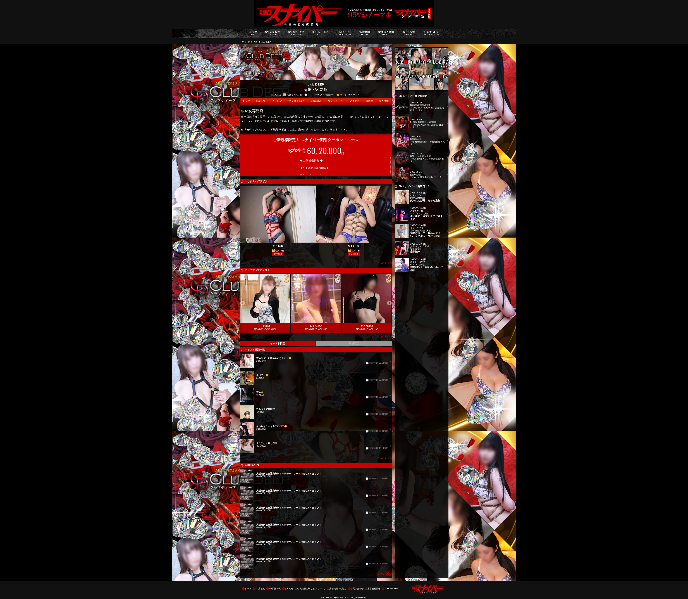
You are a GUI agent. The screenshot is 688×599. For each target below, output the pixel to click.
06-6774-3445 (317, 89)
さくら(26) (354, 245)
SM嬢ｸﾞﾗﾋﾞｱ (296, 33)
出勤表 (369, 101)
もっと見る (383, 263)
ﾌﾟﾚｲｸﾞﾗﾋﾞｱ (431, 33)
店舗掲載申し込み (338, 588)
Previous (242, 303)
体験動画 (364, 33)
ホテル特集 (408, 33)
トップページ (244, 42)
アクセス (355, 101)
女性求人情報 (386, 33)
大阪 (255, 42)
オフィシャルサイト (349, 94)
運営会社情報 (373, 588)
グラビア (277, 101)
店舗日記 (316, 101)
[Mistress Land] (421, 48)
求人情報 (384, 101)
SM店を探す (272, 33)
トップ (253, 33)
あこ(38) (278, 245)
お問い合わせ (357, 588)
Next (389, 303)
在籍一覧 (261, 101)
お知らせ (289, 588)
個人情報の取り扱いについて (311, 588)
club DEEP (266, 42)
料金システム (335, 101)
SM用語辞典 (275, 588)
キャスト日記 (320, 33)
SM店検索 (260, 588)
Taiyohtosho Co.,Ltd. (342, 597)
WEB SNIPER (391, 588)
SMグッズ (343, 33)
